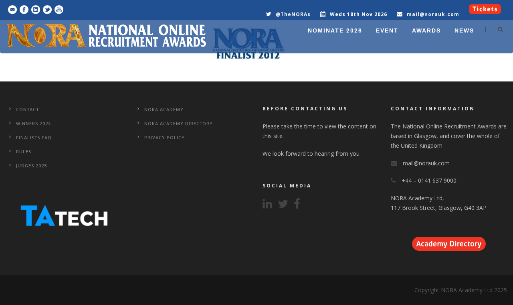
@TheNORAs (293, 14)
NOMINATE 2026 (335, 30)
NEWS (464, 30)
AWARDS (426, 30)
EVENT (387, 30)
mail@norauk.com (433, 14)
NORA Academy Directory (178, 123)
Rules (23, 151)
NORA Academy (164, 109)
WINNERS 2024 (33, 123)
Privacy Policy (164, 137)
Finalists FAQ (34, 137)
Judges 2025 (31, 166)
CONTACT (27, 109)
